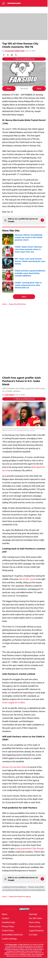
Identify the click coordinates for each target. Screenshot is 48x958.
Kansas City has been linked (14, 767)
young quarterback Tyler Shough (29, 848)
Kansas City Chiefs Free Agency (20, 896)
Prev (9, 88)
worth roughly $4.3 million (13, 702)
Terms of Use (35, 926)
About (4, 914)
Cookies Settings (9, 939)
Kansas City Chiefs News (17, 304)
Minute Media (13, 944)
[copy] (15, 54)
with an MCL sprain (27, 579)
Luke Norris (9, 395)
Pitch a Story (34, 922)
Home (4, 304)
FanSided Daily (8, 922)
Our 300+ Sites (35, 918)
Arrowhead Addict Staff (14, 51)
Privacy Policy (8, 926)
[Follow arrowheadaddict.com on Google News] (42, 220)
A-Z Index (33, 934)
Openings (33, 914)
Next (39, 88)
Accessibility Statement (12, 934)
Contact (5, 918)
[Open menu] (3, 3)
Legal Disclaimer (36, 930)
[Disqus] (25, 336)
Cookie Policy (8, 930)
